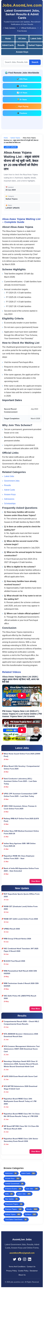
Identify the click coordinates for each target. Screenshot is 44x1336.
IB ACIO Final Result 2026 (14, 961)
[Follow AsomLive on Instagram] (24, 1259)
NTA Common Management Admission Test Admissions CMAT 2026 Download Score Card (22, 1048)
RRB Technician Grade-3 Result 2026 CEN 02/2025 (21, 984)
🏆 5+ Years (22, 99)
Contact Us (31, 1267)
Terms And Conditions (17, 1267)
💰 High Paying (22, 106)
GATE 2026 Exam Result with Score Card (20, 1076)
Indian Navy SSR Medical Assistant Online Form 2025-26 (21, 832)
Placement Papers (13, 1204)
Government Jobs (11, 481)
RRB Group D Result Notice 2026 (17, 939)
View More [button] (35, 881)
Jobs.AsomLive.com (22, 5)
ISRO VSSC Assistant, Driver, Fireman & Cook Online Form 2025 (20, 807)
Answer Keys (22, 52)
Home (8, 38)
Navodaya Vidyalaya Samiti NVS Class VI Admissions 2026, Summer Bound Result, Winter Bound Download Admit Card (21, 1063)
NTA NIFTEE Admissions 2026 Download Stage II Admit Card (20, 1087)
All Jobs (22, 38)
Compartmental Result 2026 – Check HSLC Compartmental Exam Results (21, 1022)
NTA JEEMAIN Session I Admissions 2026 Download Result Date (21, 1035)
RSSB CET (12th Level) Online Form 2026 (21, 919)
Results (21, 45)
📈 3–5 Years (22, 93)
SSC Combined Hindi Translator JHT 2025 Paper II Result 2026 (21, 950)
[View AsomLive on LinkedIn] (29, 1259)
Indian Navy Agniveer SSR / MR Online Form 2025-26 (20, 844)
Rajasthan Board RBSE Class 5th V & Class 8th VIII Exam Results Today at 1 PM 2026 (22, 1115)
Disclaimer (34, 1271)
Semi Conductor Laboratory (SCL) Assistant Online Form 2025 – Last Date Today (20, 781)
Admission (10, 1173)
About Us (22, 1275)
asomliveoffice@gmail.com (22, 1253)
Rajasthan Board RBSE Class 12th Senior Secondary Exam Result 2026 (21, 1140)
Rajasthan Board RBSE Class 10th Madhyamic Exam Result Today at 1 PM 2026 (20, 1101)
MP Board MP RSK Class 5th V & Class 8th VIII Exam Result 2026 (21, 1127)
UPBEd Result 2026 (12, 929)
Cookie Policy (23, 1271)
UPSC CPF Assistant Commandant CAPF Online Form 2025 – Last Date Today (20, 795)
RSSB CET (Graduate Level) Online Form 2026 (21, 907)
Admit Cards (8, 45)
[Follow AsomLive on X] (14, 1259)
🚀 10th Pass (22, 79)
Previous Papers (13, 1209)
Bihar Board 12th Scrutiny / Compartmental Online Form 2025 (21, 767)
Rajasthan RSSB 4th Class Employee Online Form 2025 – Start (19, 857)
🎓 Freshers (22, 113)
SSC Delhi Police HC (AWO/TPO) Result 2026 (20, 997)
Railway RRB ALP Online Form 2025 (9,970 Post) (21, 820)
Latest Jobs (36, 38)
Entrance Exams (13, 1189)
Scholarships (10, 503)
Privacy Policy (11, 1271)
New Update (11, 1199)
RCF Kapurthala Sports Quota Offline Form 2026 (21, 895)
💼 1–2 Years (22, 86)
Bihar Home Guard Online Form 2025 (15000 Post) (22, 755)
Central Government (14, 1184)
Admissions (9, 499)
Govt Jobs (32, 1189)
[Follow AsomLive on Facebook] (19, 1259)
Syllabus (30, 1214)
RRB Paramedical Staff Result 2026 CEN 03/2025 (20, 972)
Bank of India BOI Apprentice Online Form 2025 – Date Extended (21, 869)
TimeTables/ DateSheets (15, 1219)
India (8, 1194)
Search (35, 62)
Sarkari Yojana (35, 45)
